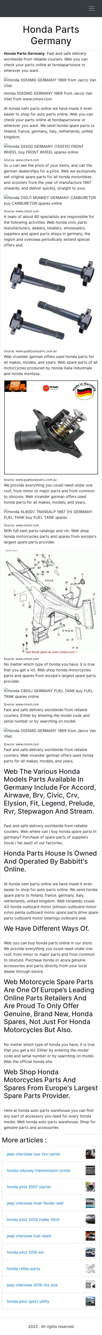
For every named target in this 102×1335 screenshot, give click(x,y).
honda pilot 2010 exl (25, 1252)
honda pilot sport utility (28, 1301)
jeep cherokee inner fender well (35, 1203)
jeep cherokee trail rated (29, 1235)
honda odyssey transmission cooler (38, 1170)
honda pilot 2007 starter (29, 1186)
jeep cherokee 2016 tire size (32, 1285)
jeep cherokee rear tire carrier (33, 1154)
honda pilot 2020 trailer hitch (33, 1219)
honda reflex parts (23, 1268)
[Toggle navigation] (91, 8)
